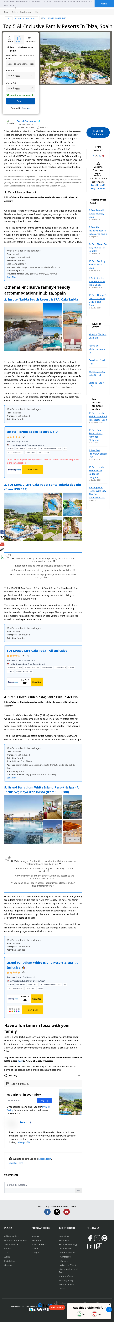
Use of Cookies (67, 1284)
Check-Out (11, 83)
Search (20, 101)
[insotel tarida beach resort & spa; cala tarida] (52, 315)
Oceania (8, 1265)
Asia (6, 1252)
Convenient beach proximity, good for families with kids (43, 570)
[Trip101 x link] (96, 155)
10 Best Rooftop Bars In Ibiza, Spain (97, 264)
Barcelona (36, 1240)
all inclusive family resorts (26, 18)
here (20, 1060)
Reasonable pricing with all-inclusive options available (43, 565)
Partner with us (67, 1252)
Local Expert (44, 1158)
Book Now (11, 277)
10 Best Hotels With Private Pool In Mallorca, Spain (98, 416)
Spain (44, 18)
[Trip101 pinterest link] (103, 155)
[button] (109, 1309)
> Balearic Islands (54, 18)
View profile (24, 1142)
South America (11, 1244)
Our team (64, 1240)
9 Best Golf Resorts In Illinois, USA (98, 454)
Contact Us (65, 1256)
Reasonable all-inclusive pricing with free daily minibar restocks (44, 870)
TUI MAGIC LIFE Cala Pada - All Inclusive (37, 650)
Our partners (66, 1248)
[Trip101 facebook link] (93, 155)
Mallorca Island (39, 1244)
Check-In (10, 70)
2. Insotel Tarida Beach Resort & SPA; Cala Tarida (41, 299)
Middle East (9, 1261)
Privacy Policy (66, 1280)
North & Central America (16, 1240)
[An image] (72, 339)
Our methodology (68, 1244)
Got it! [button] (104, 4)
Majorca (35, 1236)
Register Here (16, 1162)
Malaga (35, 1252)
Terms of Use (66, 1276)
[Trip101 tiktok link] (99, 1246)
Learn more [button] (8, 5)
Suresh (24, 1122)
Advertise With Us (68, 1265)
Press (62, 1288)
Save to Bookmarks (98, 132)
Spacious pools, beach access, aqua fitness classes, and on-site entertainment (45, 884)
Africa (7, 1256)
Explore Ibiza (57, 1307)
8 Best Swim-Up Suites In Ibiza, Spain (97, 213)
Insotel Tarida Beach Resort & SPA (32, 431)
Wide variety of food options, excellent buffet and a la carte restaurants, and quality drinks (45, 863)
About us (64, 1236)
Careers (64, 1261)
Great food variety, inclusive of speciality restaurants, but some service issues (45, 560)
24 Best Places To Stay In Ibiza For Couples (98, 247)
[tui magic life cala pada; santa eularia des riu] (52, 505)
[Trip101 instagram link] (100, 155)
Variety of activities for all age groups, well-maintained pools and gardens (44, 576)
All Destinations (11, 1236)
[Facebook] (30, 1122)
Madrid (35, 1248)
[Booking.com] (27, 108)
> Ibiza (63, 18)
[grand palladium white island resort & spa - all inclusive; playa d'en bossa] (52, 807)
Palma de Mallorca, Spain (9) (97, 349)
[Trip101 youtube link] (91, 1246)
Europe (7, 1248)
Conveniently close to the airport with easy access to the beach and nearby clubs (44, 877)
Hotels (8, 18)
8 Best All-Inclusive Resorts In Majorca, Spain (98, 230)
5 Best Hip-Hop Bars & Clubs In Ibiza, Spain (97, 281)
